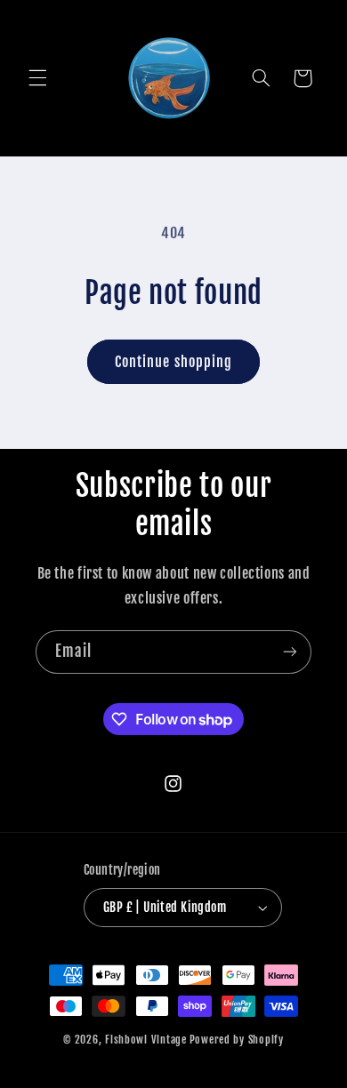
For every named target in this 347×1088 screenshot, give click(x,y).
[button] (37, 78)
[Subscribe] (290, 652)
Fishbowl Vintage (146, 1039)
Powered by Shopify (237, 1039)
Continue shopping (173, 362)
